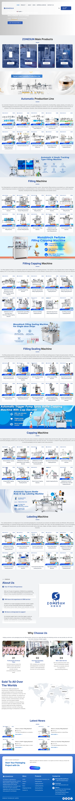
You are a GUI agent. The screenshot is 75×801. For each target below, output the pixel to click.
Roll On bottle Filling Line (23, 126)
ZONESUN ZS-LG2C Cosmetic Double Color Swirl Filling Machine (52, 229)
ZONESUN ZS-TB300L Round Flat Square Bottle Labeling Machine (8, 548)
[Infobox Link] (62, 780)
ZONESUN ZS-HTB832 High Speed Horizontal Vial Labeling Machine (66, 548)
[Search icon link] (59, 8)
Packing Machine (39, 790)
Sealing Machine (39, 788)
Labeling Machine (39, 785)
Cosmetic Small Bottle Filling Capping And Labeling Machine (8, 147)
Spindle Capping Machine (52, 481)
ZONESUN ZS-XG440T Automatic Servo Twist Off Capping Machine (66, 483)
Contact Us (25, 790)
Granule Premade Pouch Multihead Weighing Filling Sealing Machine (52, 399)
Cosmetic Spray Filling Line (66, 126)
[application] (26, 5)
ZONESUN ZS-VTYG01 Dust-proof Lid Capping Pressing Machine (37, 462)
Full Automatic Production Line (42, 779)
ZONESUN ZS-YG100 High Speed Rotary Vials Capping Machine (23, 462)
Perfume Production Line (23, 145)
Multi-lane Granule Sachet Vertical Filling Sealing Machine (37, 399)
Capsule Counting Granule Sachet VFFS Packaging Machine (66, 399)
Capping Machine (39, 783)
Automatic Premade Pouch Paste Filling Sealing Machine (23, 378)
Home (23, 779)
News (23, 785)
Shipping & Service (26, 788)
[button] (66, 8)
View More (10, 63)
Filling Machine (38, 781)
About (23, 783)
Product (24, 781)
